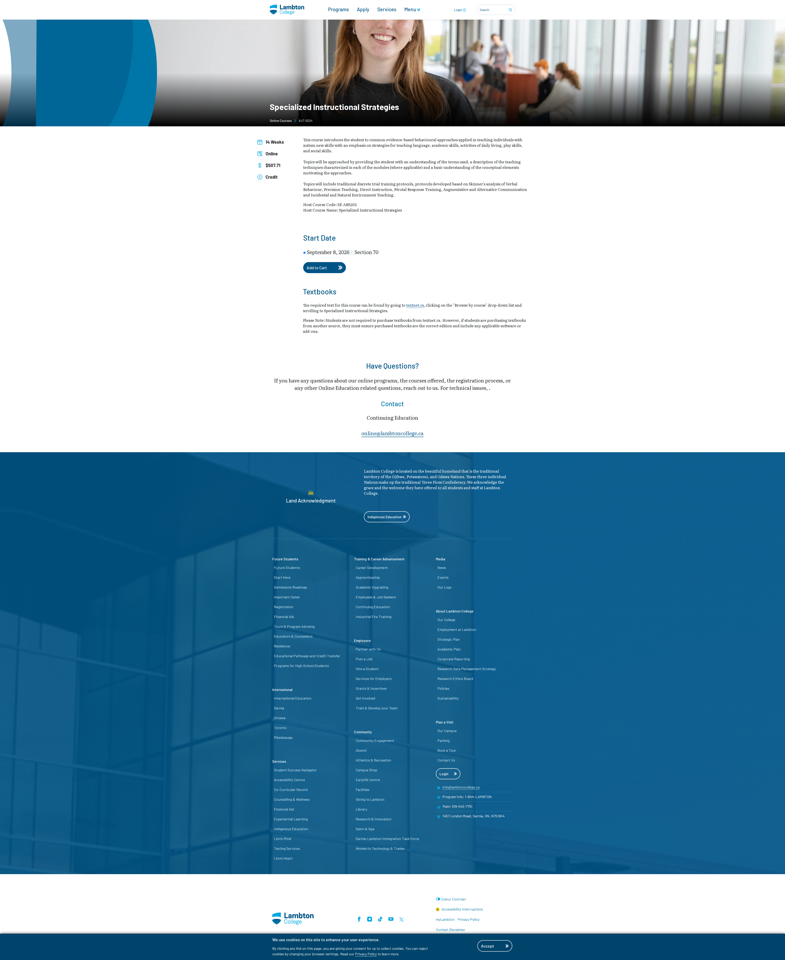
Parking (443, 740)
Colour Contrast (453, 899)
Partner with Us (368, 649)
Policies (443, 688)
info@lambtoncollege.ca (461, 787)
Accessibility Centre (289, 779)
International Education (292, 698)
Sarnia (279, 708)
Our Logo (444, 587)
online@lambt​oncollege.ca (392, 433)
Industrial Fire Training (373, 616)
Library (361, 809)
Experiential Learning (291, 819)
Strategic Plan (448, 639)
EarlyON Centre (368, 779)
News (441, 567)
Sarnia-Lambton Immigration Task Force (387, 838)
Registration (283, 606)
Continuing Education (373, 606)
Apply (363, 9)
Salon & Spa (365, 829)
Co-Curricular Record (291, 789)
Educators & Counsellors (293, 636)
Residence (282, 646)
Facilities (362, 789)
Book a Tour (446, 750)
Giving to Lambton (370, 799)
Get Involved (365, 698)
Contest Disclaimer (450, 929)
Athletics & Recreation (373, 760)
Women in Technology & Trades (380, 848)
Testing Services (287, 848)
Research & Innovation (373, 819)
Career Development (372, 567)
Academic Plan (449, 649)
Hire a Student (367, 668)
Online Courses (281, 120)
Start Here (282, 577)
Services (386, 9)
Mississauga (283, 737)
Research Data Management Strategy (466, 668)
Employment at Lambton (456, 629)
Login (458, 10)
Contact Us (446, 760)
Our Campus (447, 730)
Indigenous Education (384, 517)
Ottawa (279, 718)
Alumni (361, 750)
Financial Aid (284, 616)
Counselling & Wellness (292, 799)
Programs (338, 9)
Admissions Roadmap (290, 587)
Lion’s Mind (282, 838)
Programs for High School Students (301, 665)
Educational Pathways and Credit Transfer (307, 656)
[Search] (511, 10)
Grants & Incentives (371, 688)
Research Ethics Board (455, 678)
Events (443, 577)
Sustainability (448, 698)
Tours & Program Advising (294, 626)
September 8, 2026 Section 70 (342, 252)
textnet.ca (415, 305)
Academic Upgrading (372, 587)
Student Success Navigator (295, 770)
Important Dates (287, 597)
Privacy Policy (366, 954)
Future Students (287, 567)
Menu (410, 9)
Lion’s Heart (283, 858)
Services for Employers (374, 678)
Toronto (280, 727)
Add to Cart (317, 267)
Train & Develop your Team (377, 708)
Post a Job (364, 659)
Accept (487, 945)
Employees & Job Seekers (376, 597)
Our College (446, 619)
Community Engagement (375, 740)
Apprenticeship (368, 577)
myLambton (445, 919)
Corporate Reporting (453, 659)
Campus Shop (366, 770)
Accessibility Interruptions (462, 909)
